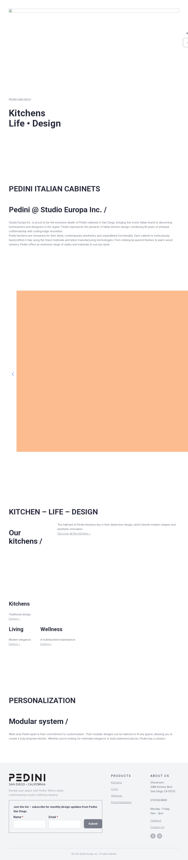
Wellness (116, 795)
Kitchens (116, 782)
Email (53, 817)
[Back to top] (178, 850)
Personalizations (121, 802)
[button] (13, 374)
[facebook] (153, 836)
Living (114, 789)
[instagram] (159, 836)
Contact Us (157, 827)
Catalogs (155, 820)
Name (18, 817)
